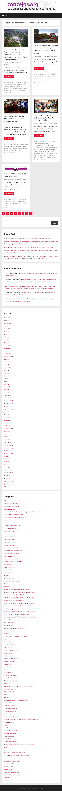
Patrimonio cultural (9, 705)
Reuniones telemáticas (40, 80)
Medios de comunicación (15, 150)
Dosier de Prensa (9, 573)
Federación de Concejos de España (14, 595)
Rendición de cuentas (10, 739)
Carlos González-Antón (42, 141)
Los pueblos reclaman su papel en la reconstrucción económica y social (14, 118)
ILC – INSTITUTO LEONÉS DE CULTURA (15, 636)
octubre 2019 (7, 353)
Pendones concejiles (10, 711)
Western (6, 777)
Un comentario (40, 82)
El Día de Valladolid (9, 578)
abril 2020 (6, 342)
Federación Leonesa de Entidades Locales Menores (19, 603)
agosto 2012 (7, 484)
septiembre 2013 (8, 453)
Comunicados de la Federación (42, 145)
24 (26, 213)
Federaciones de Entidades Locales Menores (45, 78)
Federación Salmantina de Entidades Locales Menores (20, 611)
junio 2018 (7, 365)
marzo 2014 (7, 439)
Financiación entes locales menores (14, 628)
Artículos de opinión (9, 509)
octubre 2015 (7, 406)
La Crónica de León (9, 656)
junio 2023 (7, 317)
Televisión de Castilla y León (12, 761)
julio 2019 (6, 359)
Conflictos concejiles (10, 556)
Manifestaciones (8, 672)
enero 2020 (7, 351)
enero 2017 (7, 381)
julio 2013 (6, 456)
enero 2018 (7, 373)
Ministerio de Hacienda (10, 678)
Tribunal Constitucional (10, 764)
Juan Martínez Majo (9, 645)
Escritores (6, 586)
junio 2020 (7, 337)
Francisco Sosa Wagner (10, 631)
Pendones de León (9, 714)
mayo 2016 (7, 387)
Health (6, 633)
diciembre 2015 (8, 401)
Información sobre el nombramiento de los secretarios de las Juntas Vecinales (27, 238)
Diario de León (23, 144)
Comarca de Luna (9, 534)
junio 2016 (7, 384)
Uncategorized (8, 769)
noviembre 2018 (8, 362)
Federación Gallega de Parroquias (14, 600)
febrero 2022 (7, 329)
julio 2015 (6, 412)
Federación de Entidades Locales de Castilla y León (19, 597)
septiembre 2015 (8, 409)
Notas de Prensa (21, 90)
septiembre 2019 (8, 356)
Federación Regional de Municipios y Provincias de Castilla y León (23, 609)
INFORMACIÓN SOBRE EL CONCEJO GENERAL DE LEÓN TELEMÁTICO (44, 118)
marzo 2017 (7, 376)
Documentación (8, 570)
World (5, 780)
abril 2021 (6, 331)
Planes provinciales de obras (12, 717)
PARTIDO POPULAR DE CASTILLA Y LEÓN (16, 700)
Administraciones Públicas (11, 506)
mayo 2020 (7, 340)
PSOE (5, 725)
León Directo (7, 664)
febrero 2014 (7, 442)
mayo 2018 (7, 367)
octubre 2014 (7, 425)
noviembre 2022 (8, 323)
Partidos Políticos (9, 703)
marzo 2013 (7, 467)
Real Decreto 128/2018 (10, 730)
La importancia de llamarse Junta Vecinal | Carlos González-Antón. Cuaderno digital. (30, 299)
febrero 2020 (7, 348)
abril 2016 (6, 389)
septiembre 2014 (8, 428)
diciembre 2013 (8, 445)
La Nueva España (9, 661)
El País (5, 584)
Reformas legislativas (49, 157)
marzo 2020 (7, 345)
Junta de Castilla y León (11, 650)
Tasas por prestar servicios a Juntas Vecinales (17, 755)
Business (6, 523)
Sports (5, 747)
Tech (5, 758)
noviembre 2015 (8, 403)
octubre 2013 (7, 450)
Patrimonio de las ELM (49, 155)
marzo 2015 (7, 417)
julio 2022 (6, 326)
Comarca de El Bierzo (10, 531)
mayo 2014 (7, 434)
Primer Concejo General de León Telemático (18, 301)
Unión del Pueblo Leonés (11, 772)
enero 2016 (7, 398)
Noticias (6, 205)
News (5, 683)
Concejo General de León (12, 144)
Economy (6, 575)
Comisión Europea (9, 545)
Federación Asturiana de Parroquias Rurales (16, 589)
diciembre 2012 (8, 472)
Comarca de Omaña (10, 537)
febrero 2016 (7, 395)
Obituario (6, 697)
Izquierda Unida (8, 642)
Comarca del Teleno (10, 542)
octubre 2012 (7, 478)
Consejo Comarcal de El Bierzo (13, 561)
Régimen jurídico (9, 736)
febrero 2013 (7, 470)
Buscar (6, 220)
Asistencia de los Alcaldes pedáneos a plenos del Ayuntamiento (22, 512)
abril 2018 (6, 370)
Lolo (5, 669)
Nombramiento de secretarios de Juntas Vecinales (18, 686)
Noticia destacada (38, 155)
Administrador (7, 64)
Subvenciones (8, 750)
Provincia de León (38, 157)
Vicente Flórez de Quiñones (12, 775)
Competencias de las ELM (44, 143)
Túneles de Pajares (9, 766)
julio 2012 (6, 486)
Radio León (7, 728)
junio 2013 (6, 459)
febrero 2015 (7, 420)
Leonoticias (7, 667)
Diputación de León (9, 567)
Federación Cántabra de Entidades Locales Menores (19, 592)
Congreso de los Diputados (12, 559)
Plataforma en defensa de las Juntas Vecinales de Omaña (21, 719)
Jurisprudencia (12, 90)
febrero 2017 (7, 378)
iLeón (5, 639)
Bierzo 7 (6, 520)
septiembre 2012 (8, 481)
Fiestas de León (8, 625)
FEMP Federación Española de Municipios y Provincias (20, 617)
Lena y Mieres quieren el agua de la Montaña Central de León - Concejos (26, 286)
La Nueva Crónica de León (11, 658)
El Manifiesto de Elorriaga (11, 581)
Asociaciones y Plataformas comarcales (15, 517)
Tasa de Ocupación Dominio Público (14, 752)
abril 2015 (6, 414)
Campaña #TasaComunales (12, 525)
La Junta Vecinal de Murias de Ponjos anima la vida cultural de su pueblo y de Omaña (29, 247)
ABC (5, 501)
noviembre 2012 (8, 475)
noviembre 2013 (8, 448)
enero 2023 (7, 320)
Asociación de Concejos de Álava (13, 514)
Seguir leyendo (9, 76)
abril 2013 (6, 464)
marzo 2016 (7, 392)
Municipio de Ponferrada (11, 681)
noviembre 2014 (8, 423)
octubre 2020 (7, 334)
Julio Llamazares (9, 647)
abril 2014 (6, 436)
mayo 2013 (7, 461)
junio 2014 (6, 431)
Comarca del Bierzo (9, 539)
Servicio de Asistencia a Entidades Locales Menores (19, 744)
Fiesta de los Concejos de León (13, 620)
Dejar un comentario (11, 92)
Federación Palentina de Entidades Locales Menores (19, 606)
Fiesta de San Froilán (10, 622)
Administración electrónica (43, 74)
